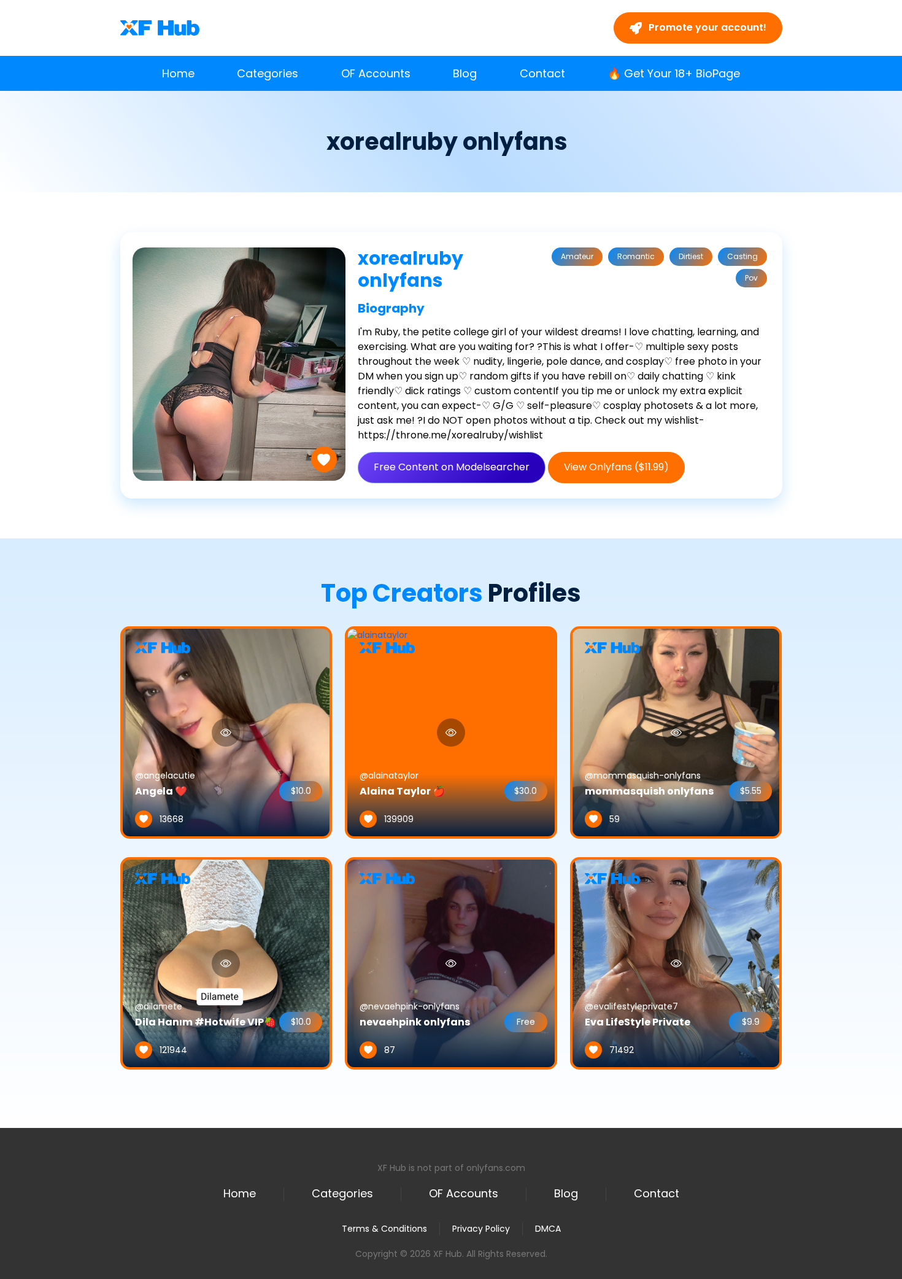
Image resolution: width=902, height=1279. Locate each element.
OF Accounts (376, 73)
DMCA (548, 1229)
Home (178, 73)
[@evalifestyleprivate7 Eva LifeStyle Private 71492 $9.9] (676, 963)
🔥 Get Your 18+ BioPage (673, 73)
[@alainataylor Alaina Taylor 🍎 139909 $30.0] (377, 732)
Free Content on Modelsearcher (452, 467)
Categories (267, 73)
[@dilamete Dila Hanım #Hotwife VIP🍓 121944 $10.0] (226, 963)
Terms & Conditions (384, 1229)
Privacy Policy (481, 1229)
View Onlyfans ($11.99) (616, 467)
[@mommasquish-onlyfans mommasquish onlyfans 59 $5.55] (676, 732)
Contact (542, 73)
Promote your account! (706, 27)
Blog (465, 73)
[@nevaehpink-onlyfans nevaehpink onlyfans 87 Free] (451, 963)
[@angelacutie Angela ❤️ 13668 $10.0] (226, 732)
